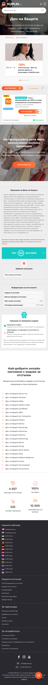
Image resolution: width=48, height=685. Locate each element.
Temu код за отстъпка (13, 275)
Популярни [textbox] (34, 88)
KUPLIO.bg (9, 37)
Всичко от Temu (30, 115)
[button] (20, 80)
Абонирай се (24, 165)
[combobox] (36, 88)
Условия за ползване (11, 120)
